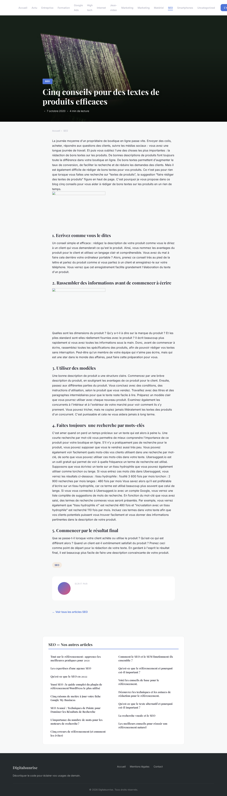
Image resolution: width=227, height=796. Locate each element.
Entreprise (47, 7)
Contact (158, 766)
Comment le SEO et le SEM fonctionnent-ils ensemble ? (145, 658)
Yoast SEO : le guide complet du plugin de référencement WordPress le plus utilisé (76, 686)
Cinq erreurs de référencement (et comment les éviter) (78, 733)
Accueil (22, 7)
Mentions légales (139, 766)
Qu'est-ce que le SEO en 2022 (69, 676)
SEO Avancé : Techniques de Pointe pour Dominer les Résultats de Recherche (76, 709)
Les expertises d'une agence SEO (71, 668)
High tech (90, 8)
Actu (34, 7)
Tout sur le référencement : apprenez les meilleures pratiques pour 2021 (76, 658)
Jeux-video (113, 8)
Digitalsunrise (25, 767)
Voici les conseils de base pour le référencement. (138, 682)
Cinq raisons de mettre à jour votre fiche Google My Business (76, 698)
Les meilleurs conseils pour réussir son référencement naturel (142, 725)
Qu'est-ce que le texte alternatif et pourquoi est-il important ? (145, 705)
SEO (170, 7)
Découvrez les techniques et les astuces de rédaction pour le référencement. (144, 694)
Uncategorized (206, 7)
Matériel (159, 7)
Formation (64, 7)
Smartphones (185, 7)
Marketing (127, 7)
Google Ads (78, 8)
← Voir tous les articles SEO (70, 612)
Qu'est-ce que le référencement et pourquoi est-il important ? (145, 670)
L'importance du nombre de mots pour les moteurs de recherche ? (77, 721)
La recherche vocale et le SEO (136, 715)
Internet (101, 7)
